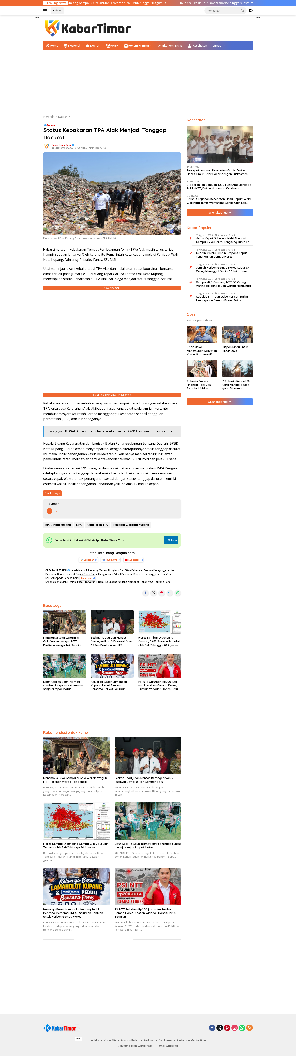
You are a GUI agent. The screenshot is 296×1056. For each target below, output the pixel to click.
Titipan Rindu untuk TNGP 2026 (235, 349)
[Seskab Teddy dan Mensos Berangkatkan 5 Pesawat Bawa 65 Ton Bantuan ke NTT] (112, 622)
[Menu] (46, 10)
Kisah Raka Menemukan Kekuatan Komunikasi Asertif (202, 350)
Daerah (51, 125)
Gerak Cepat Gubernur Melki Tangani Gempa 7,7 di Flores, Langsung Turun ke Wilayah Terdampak (222, 240)
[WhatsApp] (242, 1028)
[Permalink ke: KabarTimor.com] (46, 146)
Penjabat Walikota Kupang (131, 525)
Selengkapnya (218, 212)
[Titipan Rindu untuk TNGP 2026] (237, 334)
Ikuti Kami (111, 559)
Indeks (57, 10)
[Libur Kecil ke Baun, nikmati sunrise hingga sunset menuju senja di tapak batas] (64, 666)
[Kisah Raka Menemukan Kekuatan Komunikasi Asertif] (202, 334)
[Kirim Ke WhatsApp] (178, 593)
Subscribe (134, 559)
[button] (243, 10)
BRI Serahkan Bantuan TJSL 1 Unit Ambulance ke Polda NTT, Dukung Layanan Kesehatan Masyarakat (219, 186)
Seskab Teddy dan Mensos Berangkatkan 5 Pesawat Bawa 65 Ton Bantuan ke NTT (112, 641)
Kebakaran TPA (97, 525)
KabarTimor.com (61, 144)
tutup (37, 17)
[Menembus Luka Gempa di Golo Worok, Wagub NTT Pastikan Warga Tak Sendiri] (64, 622)
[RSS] (249, 1028)
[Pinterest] (227, 1028)
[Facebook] (212, 1028)
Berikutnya (52, 493)
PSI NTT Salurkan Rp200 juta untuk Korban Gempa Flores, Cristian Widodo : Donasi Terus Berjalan (158, 685)
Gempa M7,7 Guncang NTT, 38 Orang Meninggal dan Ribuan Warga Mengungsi (223, 284)
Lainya (217, 45)
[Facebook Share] (146, 593)
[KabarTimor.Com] (88, 28)
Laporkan (89, 559)
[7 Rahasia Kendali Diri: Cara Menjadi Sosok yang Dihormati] (237, 368)
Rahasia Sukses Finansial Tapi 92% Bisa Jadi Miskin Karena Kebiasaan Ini (201, 384)
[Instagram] (234, 1028)
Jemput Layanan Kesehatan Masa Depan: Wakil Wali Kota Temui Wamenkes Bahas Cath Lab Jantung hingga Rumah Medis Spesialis (219, 201)
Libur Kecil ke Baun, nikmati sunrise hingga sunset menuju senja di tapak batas (189, 3)
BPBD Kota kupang (58, 525)
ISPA (79, 525)
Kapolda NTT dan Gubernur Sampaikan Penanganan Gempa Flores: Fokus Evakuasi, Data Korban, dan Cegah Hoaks (224, 298)
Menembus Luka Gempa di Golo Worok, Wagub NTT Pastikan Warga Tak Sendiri (62, 641)
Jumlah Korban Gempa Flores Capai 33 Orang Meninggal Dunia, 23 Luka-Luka (222, 269)
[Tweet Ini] (154, 593)
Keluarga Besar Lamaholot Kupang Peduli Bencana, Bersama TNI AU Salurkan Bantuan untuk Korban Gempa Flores (111, 685)
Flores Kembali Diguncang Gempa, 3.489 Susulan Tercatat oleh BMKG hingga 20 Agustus (159, 641)
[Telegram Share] (170, 593)
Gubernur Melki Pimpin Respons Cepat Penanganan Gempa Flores (221, 254)
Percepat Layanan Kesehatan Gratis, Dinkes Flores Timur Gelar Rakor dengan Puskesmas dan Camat (217, 172)
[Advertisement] (25, 75)
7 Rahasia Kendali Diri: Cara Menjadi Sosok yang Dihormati (237, 384)
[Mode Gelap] (251, 10)
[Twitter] (219, 1028)
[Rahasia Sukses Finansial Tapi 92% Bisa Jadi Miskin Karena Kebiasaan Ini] (202, 368)
